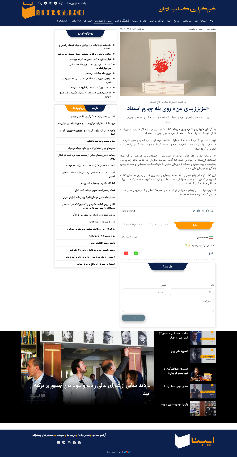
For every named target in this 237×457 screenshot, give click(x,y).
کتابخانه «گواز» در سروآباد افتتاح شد (98, 183)
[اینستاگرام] (69, 443)
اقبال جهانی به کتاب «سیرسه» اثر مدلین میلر (90, 59)
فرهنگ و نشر (122, 20)
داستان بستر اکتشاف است (103, 243)
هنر (196, 20)
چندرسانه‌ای (62, 20)
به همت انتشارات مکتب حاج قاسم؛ (168, 102)
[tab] (95, 108)
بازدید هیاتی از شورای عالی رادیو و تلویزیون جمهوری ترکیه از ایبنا (87, 132)
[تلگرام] (74, 443)
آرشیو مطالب (99, 435)
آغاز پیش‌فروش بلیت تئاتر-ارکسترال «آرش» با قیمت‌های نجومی (85, 94)
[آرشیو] (58, 443)
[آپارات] (79, 443)
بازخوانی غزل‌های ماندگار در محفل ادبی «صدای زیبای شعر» (86, 80)
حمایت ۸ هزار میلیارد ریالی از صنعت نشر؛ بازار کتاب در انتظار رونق (87, 156)
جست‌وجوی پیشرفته (43, 435)
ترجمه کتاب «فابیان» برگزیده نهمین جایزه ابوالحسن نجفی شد (86, 123)
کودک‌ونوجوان (156, 20)
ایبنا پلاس (75, 20)
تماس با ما (84, 435)
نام (212, 285)
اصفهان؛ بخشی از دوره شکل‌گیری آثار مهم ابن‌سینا (92, 116)
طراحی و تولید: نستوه (114, 452)
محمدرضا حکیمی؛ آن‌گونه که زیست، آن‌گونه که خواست (90, 166)
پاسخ (211, 253)
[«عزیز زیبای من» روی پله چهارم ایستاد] (168, 64)
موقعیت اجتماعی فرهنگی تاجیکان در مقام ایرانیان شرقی (89, 197)
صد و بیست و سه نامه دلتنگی (101, 141)
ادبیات (203, 20)
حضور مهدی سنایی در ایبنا (174, 386)
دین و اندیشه (139, 20)
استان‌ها (88, 20)
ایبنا (187, 9)
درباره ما (71, 435)
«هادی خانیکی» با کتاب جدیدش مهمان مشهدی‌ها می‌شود (84, 54)
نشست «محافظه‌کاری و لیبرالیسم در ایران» (176, 371)
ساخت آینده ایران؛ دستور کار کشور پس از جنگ (94, 215)
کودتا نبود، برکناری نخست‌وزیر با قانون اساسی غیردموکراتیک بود (90, 66)
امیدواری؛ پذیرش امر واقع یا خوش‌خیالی (96, 264)
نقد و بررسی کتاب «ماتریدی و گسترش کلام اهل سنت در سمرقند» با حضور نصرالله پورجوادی (89, 206)
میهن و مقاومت (103, 20)
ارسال (133, 317)
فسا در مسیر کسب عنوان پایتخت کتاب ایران (95, 190)
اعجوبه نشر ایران (179, 351)
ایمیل (163, 285)
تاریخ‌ (176, 20)
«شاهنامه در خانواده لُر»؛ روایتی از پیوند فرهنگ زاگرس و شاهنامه (85, 47)
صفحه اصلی (211, 29)
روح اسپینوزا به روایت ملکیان (101, 236)
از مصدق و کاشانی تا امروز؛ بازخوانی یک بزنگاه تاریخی (90, 257)
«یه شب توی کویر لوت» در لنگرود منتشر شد (91, 87)
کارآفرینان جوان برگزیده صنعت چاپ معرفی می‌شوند (90, 229)
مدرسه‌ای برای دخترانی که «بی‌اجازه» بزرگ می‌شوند (91, 148)
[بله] (64, 443)
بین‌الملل (186, 20)
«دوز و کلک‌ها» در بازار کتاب (102, 222)
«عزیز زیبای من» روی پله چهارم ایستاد (168, 108)
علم (169, 20)
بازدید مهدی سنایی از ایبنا (174, 404)
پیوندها (60, 435)
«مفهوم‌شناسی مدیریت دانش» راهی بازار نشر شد (92, 250)
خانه (212, 20)
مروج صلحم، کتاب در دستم (98, 73)
